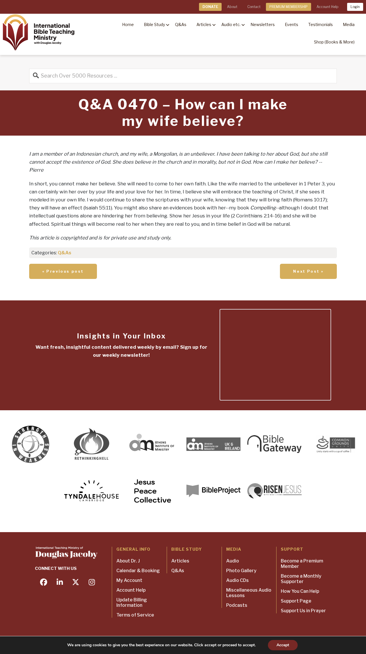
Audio (232, 561)
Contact (253, 7)
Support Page (296, 601)
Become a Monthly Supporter (301, 578)
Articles (180, 561)
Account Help (327, 7)
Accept (283, 645)
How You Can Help (300, 591)
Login (355, 7)
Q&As (64, 252)
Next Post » (308, 271)
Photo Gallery (241, 570)
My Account (129, 580)
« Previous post (63, 271)
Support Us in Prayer (303, 610)
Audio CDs (237, 580)
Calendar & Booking (138, 570)
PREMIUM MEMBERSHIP (288, 7)
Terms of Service (135, 615)
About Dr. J (128, 561)
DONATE (210, 7)
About (232, 7)
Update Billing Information (131, 602)
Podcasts (236, 605)
